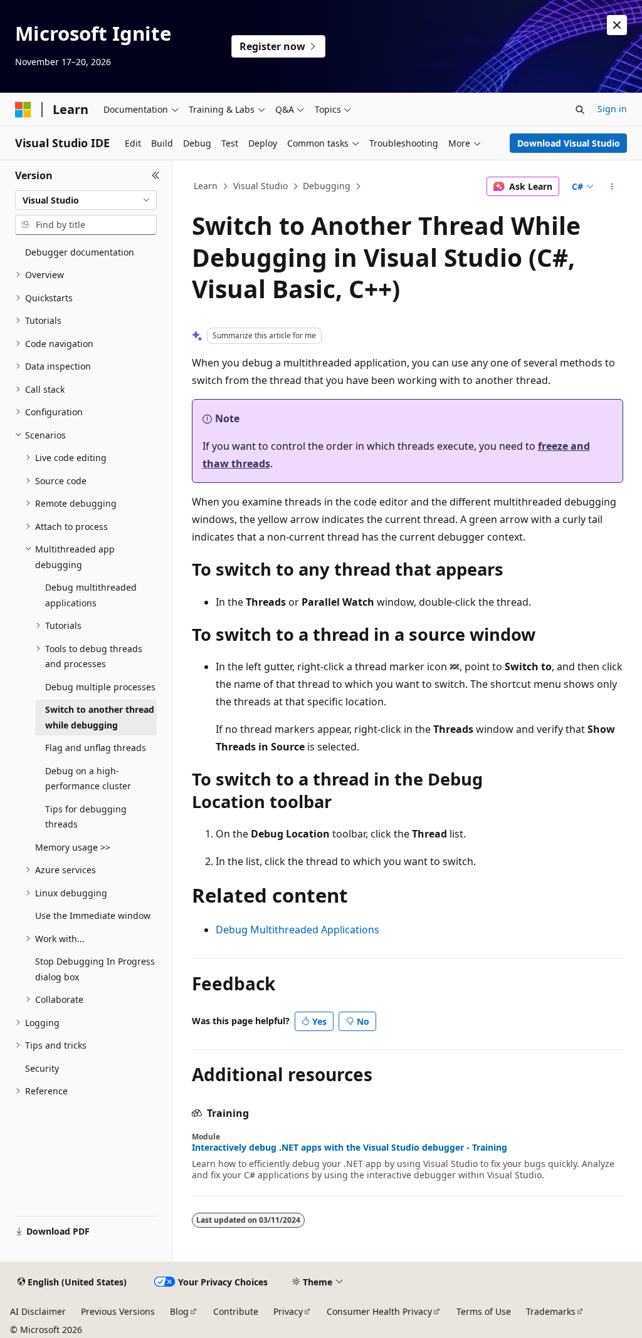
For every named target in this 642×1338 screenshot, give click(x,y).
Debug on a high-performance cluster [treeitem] (88, 778)
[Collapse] (156, 175)
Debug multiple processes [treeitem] (100, 687)
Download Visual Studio (568, 143)
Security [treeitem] (42, 1068)
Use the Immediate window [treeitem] (92, 915)
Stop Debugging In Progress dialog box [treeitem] (95, 969)
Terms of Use (483, 1311)
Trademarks (551, 1311)
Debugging (326, 186)
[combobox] (86, 200)
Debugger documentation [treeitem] (79, 252)
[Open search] (579, 109)
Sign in (612, 109)
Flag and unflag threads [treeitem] (95, 748)
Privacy (288, 1311)
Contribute (235, 1311)
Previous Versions (118, 1311)
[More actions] (612, 187)
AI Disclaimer (38, 1311)
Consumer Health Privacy (379, 1311)
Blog (179, 1311)
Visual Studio (260, 186)
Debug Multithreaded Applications (297, 929)
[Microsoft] (23, 109)
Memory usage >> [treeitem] (72, 847)
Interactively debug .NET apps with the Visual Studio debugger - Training (349, 1147)
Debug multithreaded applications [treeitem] (91, 595)
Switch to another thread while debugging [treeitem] (99, 717)
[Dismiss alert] (617, 25)
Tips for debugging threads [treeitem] (86, 817)
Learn (206, 186)
